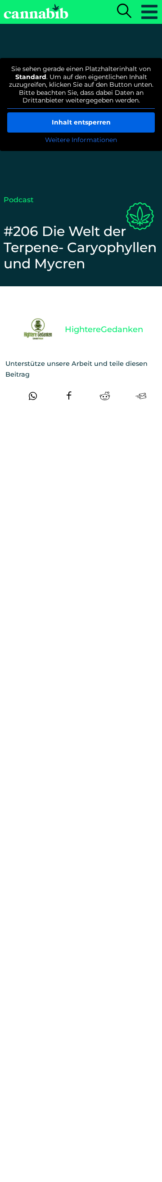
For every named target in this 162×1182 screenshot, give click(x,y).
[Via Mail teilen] (140, 396)
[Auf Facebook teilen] (68, 396)
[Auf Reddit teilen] (104, 396)
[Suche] (124, 11)
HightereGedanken (104, 329)
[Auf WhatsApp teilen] (32, 396)
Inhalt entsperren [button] (81, 122)
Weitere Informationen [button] (81, 140)
